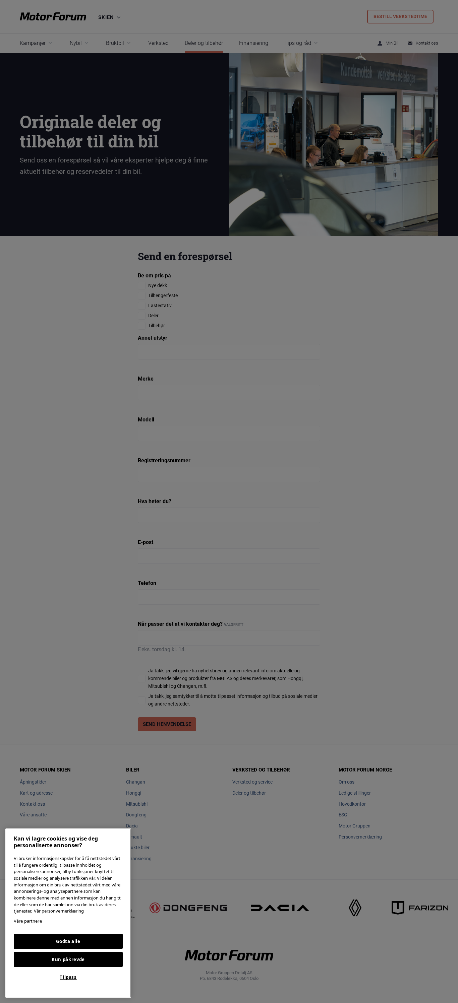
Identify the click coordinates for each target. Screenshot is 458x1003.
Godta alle (68, 941)
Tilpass (68, 977)
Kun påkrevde (68, 959)
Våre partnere (28, 921)
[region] (68, 913)
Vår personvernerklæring (59, 911)
